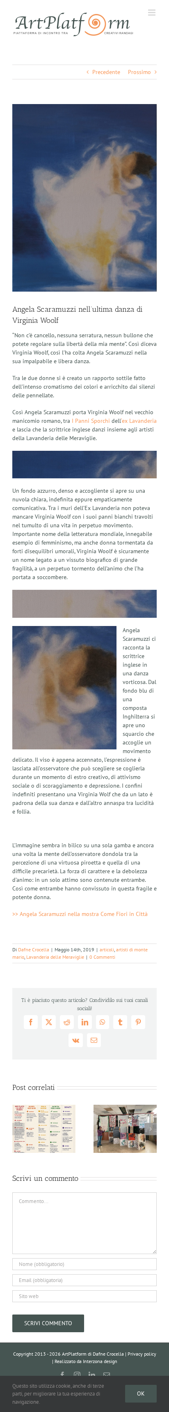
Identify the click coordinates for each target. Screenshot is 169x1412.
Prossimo (139, 72)
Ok (141, 1393)
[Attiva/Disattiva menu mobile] (152, 12)
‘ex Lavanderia (139, 420)
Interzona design (100, 1361)
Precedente (106, 72)
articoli (107, 949)
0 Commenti (102, 957)
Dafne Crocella (33, 949)
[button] (18, 1129)
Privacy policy (142, 1354)
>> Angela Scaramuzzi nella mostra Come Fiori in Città (80, 914)
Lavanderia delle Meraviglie (55, 957)
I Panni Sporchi (91, 420)
